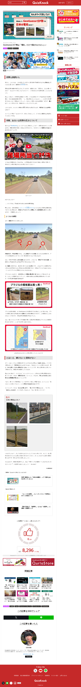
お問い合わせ (63, 675)
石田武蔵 (22, 84)
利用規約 (16, 675)
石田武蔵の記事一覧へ (28, 654)
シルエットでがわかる (26, 207)
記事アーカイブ (64, 119)
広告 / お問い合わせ (65, 123)
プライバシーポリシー (37, 675)
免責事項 (47, 675)
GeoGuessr (14, 125)
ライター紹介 (64, 115)
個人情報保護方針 (25, 675)
